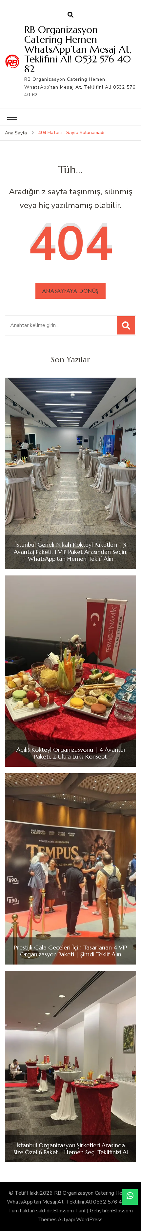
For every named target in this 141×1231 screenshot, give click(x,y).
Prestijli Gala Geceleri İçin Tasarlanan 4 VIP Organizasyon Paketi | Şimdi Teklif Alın (70, 951)
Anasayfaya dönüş (70, 290)
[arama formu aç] (70, 15)
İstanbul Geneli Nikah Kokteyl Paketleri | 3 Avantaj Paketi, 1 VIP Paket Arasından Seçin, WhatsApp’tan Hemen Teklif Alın (71, 551)
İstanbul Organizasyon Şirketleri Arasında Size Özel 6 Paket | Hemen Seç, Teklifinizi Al (70, 1149)
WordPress (89, 1219)
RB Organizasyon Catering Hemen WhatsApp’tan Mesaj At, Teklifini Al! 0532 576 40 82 (77, 49)
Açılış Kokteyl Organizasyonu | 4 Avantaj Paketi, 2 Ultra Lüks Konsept (70, 753)
